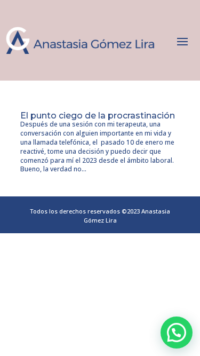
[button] (177, 333)
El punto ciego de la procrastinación (97, 115)
